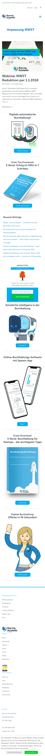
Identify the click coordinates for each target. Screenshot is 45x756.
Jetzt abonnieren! (22, 297)
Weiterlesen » (7, 107)
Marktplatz (5, 688)
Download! (22, 503)
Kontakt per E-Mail (8, 731)
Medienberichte (7, 684)
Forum (4, 652)
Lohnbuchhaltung (8, 610)
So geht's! (22, 345)
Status (4, 648)
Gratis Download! (22, 206)
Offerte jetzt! (22, 575)
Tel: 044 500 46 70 (8, 727)
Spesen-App (6, 614)
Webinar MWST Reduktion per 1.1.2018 (20, 78)
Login (35, 8)
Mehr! (22, 424)
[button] (41, 7)
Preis (3, 617)
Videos (4, 656)
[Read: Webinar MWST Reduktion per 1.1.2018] (22, 56)
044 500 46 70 (6, 3)
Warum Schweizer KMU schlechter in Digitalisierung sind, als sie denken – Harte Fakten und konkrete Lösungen (22, 239)
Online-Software (7, 600)
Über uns (30, 8)
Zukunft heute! (22, 151)
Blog (3, 638)
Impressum (6, 691)
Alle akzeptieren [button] (31, 752)
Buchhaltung (6, 603)
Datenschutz (6, 695)
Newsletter (5, 659)
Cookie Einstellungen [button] (14, 752)
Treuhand (5, 607)
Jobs (3, 680)
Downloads (6, 641)
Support (4, 645)
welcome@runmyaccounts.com (22, 3)
